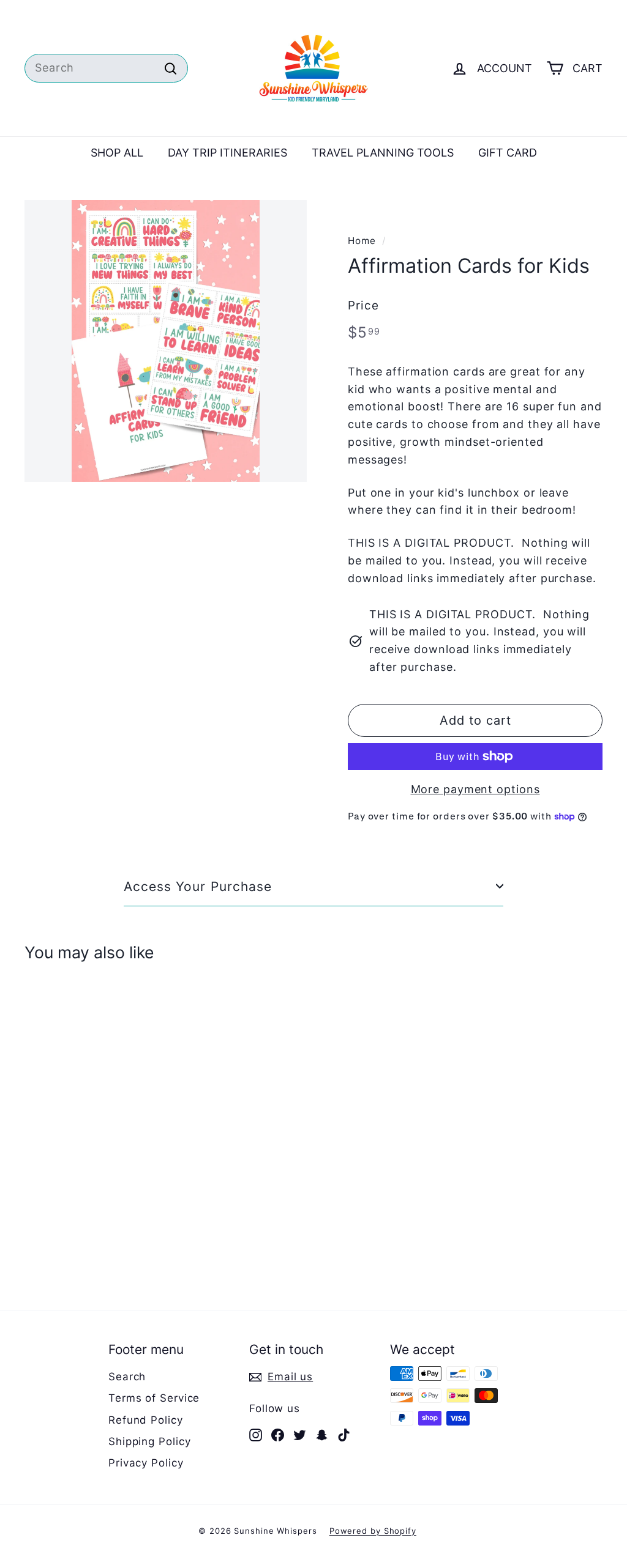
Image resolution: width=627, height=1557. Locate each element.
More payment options (475, 789)
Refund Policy (145, 1420)
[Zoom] (165, 341)
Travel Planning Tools (383, 152)
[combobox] (106, 68)
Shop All (117, 152)
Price (363, 305)
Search (127, 1376)
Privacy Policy (146, 1463)
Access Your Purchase (198, 886)
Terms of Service (154, 1398)
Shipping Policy (149, 1441)
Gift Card (507, 152)
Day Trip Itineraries (227, 152)
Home (362, 240)
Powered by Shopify (372, 1531)
